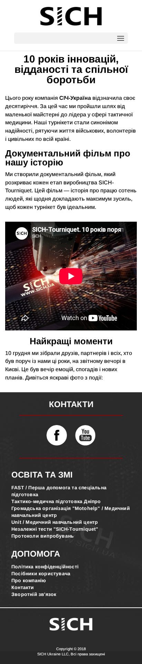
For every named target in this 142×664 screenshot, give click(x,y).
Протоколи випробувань (42, 536)
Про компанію (28, 580)
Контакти (22, 587)
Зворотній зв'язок (33, 594)
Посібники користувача (40, 573)
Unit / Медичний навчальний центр (54, 522)
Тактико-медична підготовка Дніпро (56, 501)
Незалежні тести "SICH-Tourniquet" (55, 529)
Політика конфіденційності (45, 566)
